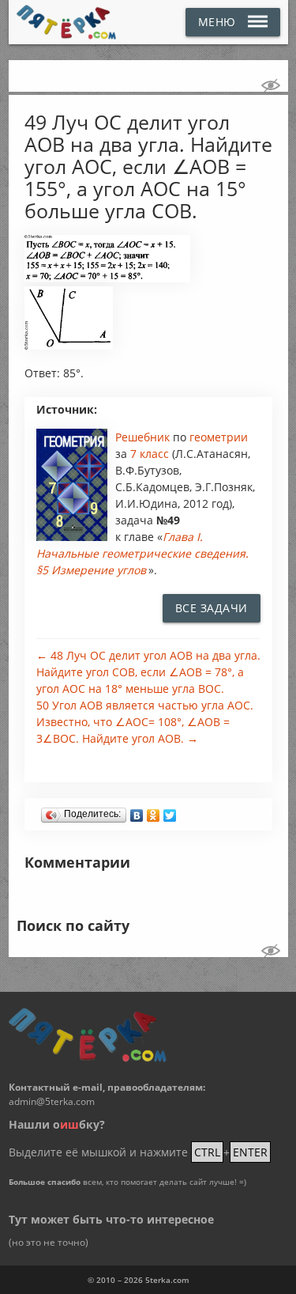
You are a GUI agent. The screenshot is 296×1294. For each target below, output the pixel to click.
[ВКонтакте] (137, 811)
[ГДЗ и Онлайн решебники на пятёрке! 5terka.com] (67, 22)
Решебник (144, 437)
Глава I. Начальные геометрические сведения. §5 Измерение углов (142, 553)
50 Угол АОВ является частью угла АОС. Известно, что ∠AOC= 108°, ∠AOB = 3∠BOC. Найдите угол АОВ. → (144, 722)
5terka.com (167, 1279)
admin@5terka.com (52, 1101)
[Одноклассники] (153, 811)
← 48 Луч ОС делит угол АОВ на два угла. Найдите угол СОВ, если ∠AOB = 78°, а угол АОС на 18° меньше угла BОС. (148, 672)
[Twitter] (170, 811)
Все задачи (211, 607)
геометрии (218, 437)
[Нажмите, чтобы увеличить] (107, 278)
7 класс (149, 453)
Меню (217, 21)
